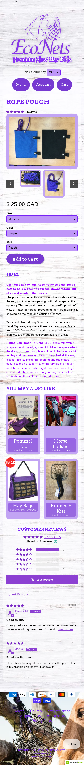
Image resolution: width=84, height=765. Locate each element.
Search (19, 711)
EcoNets (40, 750)
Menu (21, 85)
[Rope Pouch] (30, 178)
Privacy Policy (42, 721)
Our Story (35, 711)
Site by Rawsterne (42, 753)
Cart (64, 85)
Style (9, 241)
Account (43, 85)
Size (9, 213)
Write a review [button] (42, 579)
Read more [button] (65, 629)
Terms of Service (58, 711)
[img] (15, 605)
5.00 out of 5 (52, 537)
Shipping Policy (30, 716)
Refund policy (55, 716)
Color (9, 227)
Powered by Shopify (42, 756)
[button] (15, 111)
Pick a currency (35, 72)
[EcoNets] (42, 62)
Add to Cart (25, 259)
